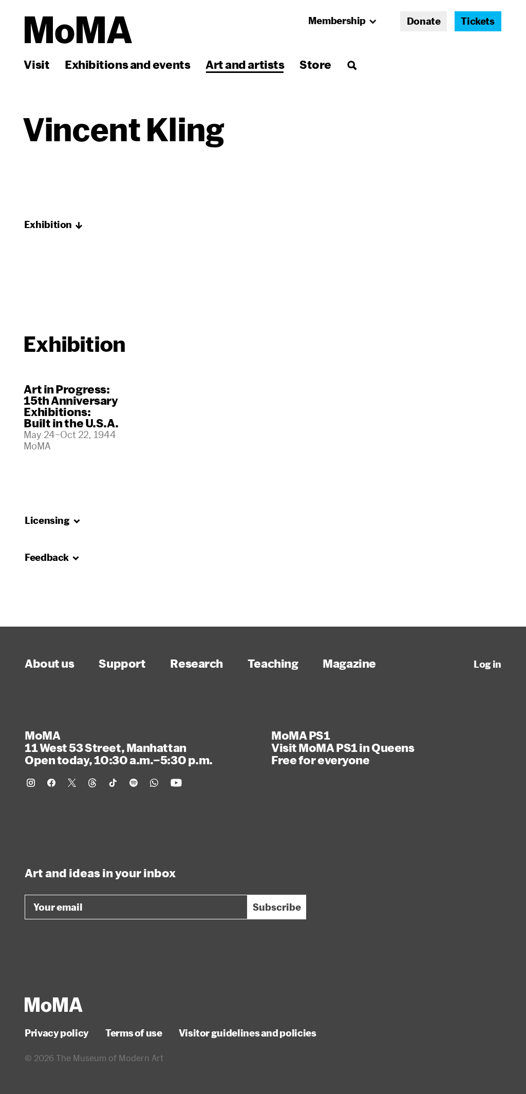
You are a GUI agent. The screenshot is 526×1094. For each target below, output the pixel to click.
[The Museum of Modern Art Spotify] (133, 782)
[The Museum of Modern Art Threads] (92, 782)
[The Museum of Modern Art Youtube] (176, 782)
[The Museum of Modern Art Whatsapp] (154, 782)
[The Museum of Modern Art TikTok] (113, 782)
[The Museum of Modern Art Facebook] (51, 782)
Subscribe (277, 907)
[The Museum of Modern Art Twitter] (72, 782)
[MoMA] (54, 1004)
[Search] (351, 64)
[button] (53, 225)
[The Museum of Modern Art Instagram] (31, 782)
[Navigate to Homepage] (78, 30)
